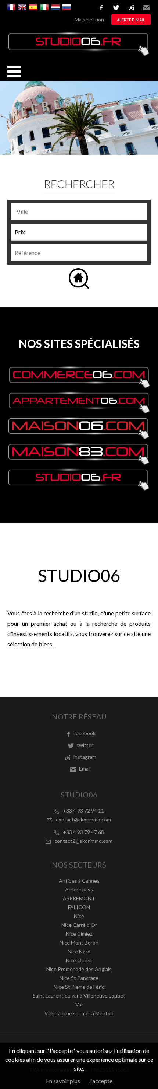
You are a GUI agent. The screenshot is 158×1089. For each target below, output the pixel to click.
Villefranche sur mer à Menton (79, 1013)
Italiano (44, 7)
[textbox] (81, 211)
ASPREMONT (79, 898)
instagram (131, 8)
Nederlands (55, 7)
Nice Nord (79, 951)
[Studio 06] (79, 53)
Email (146, 8)
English (22, 7)
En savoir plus (63, 1080)
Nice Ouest (79, 960)
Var (79, 1004)
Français (11, 7)
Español (33, 7)
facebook (101, 8)
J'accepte (100, 1080)
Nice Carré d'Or (79, 925)
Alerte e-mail (131, 19)
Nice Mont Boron (79, 942)
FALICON (79, 907)
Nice (79, 916)
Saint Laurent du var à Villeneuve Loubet (79, 995)
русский (66, 7)
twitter (116, 8)
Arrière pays (79, 889)
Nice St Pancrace (79, 978)
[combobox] (79, 211)
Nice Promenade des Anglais (79, 969)
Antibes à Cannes (79, 880)
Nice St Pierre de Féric (79, 987)
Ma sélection (89, 19)
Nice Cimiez (79, 934)
